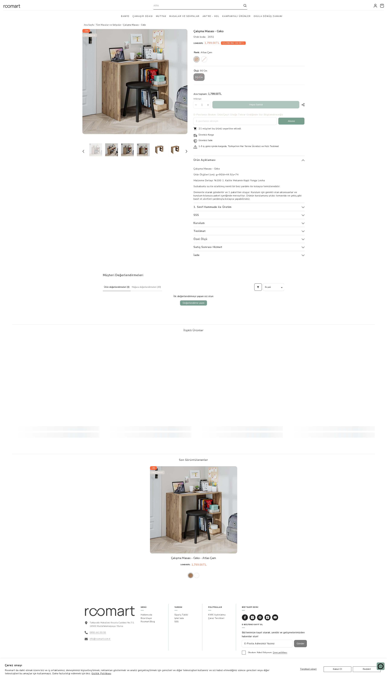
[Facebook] (245, 617)
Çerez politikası (280, 652)
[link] (55, 428)
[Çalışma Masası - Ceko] (193, 509)
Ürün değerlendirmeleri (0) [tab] (116, 287)
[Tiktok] (268, 617)
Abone (291, 121)
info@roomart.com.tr (100, 639)
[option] (134, 81)
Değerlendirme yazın (193, 303)
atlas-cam (190, 575)
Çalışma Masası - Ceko (193, 558)
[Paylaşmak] (302, 104)
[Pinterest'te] (260, 617)
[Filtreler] (258, 287)
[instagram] (252, 617)
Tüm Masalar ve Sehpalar (108, 25)
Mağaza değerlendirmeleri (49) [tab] (146, 287)
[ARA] (200, 5)
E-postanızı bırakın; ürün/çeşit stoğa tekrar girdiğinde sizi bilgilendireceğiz (238, 114)
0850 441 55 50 (98, 632)
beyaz (196, 575)
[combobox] (198, 5)
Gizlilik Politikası (101, 673)
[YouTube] (275, 617)
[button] (83, 151)
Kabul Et (337, 669)
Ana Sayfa (89, 25)
